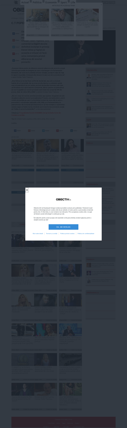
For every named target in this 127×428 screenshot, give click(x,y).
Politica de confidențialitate (86, 233)
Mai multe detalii (38, 233)
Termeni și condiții (51, 233)
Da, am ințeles (63, 227)
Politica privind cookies (67, 233)
